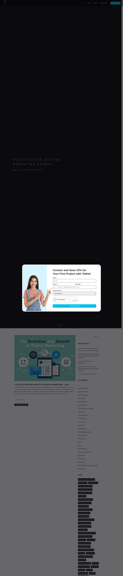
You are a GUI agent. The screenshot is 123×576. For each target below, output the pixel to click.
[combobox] (55, 287)
